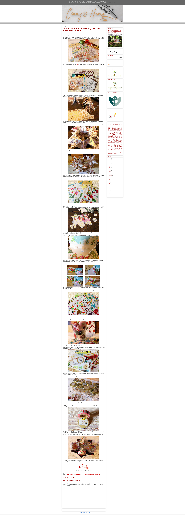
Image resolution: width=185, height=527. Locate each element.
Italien (111, 140)
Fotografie (120, 134)
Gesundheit (109, 136)
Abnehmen (109, 125)
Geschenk (121, 135)
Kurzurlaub (115, 141)
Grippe (119, 136)
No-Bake (112, 145)
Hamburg (109, 137)
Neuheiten (109, 145)
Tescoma (117, 150)
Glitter (115, 136)
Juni (109, 179)
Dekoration (109, 132)
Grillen (117, 136)
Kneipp (109, 141)
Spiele (98, 23)
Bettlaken (109, 129)
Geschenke (81, 474)
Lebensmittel (120, 141)
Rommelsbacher (115, 147)
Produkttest (85, 474)
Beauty (73, 23)
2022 (110, 163)
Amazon (115, 126)
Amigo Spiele (118, 126)
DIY (72, 474)
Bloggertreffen (117, 129)
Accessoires (115, 125)
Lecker (109, 142)
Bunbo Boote (112, 130)
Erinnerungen (116, 133)
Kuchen (112, 141)
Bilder (112, 129)
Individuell (120, 139)
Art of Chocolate (112, 127)
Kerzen (118, 140)
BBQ (108, 128)
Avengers (121, 127)
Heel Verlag (120, 137)
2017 (110, 170)
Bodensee (121, 129)
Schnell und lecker (117, 148)
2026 (110, 158)
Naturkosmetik (120, 144)
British (108, 130)
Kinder (94, 23)
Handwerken (112, 137)
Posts (110, 63)
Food (76, 23)
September (110, 175)
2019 (110, 167)
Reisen (91, 23)
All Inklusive (109, 126)
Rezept (109, 147)
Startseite (64, 23)
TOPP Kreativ (114, 150)
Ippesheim (109, 140)
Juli (109, 178)
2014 (110, 190)
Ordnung (112, 146)
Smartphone (112, 149)
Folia (77, 64)
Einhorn (121, 132)
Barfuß (115, 128)
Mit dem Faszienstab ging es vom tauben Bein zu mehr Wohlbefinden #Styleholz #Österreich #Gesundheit (114, 31)
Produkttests (69, 23)
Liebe (111, 142)
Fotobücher (117, 134)
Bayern (117, 128)
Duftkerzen (117, 132)
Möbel (114, 144)
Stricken (121, 149)
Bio (114, 129)
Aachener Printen (120, 124)
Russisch (111, 148)
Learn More (111, 2)
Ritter (111, 147)
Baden (113, 128)
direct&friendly (110, 153)
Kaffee (114, 140)
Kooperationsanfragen (65, 521)
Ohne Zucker (118, 145)
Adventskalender (120, 125)
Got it (115, 2)
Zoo (115, 152)
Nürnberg (115, 145)
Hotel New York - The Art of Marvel (113, 139)
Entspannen (112, 133)
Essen (119, 133)
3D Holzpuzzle (113, 124)
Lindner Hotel (113, 142)
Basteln (71, 474)
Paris (114, 146)
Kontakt (63, 520)
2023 (110, 162)
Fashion (109, 134)
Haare (121, 136)
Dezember (110, 171)
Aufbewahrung (118, 127)
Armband (109, 127)
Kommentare (111, 64)
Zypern (121, 152)
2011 (110, 194)
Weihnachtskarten (97, 474)
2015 (110, 189)
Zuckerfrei (118, 152)
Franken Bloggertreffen (113, 135)
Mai (109, 180)
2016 (110, 187)
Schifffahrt (113, 148)
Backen (110, 128)
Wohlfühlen (109, 152)
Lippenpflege (117, 142)
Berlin (121, 128)
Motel (111, 144)
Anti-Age (121, 126)
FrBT (109, 135)
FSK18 (121, 133)
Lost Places (121, 142)
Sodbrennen (115, 149)
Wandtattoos (115, 151)
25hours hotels (109, 124)
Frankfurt (118, 135)
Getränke (112, 136)
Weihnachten (93, 474)
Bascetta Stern (67, 474)
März (109, 183)
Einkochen (109, 133)
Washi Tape (89, 474)
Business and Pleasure (117, 130)
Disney (112, 132)
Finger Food (111, 134)
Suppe (111, 150)
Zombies (113, 152)
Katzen (87, 23)
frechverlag (113, 153)
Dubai (115, 132)
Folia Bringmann (77, 474)
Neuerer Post (65, 509)
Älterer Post (103, 509)
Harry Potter (116, 137)
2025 (110, 159)
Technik (84, 23)
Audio (115, 127)
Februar (110, 184)
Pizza (116, 146)
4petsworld (116, 124)
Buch (110, 130)
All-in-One (112, 126)
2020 (110, 166)
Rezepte (80, 23)
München (116, 144)
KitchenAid (121, 140)
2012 (110, 193)
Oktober (110, 174)
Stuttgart (109, 150)
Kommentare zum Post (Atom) (85, 512)
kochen (116, 153)
